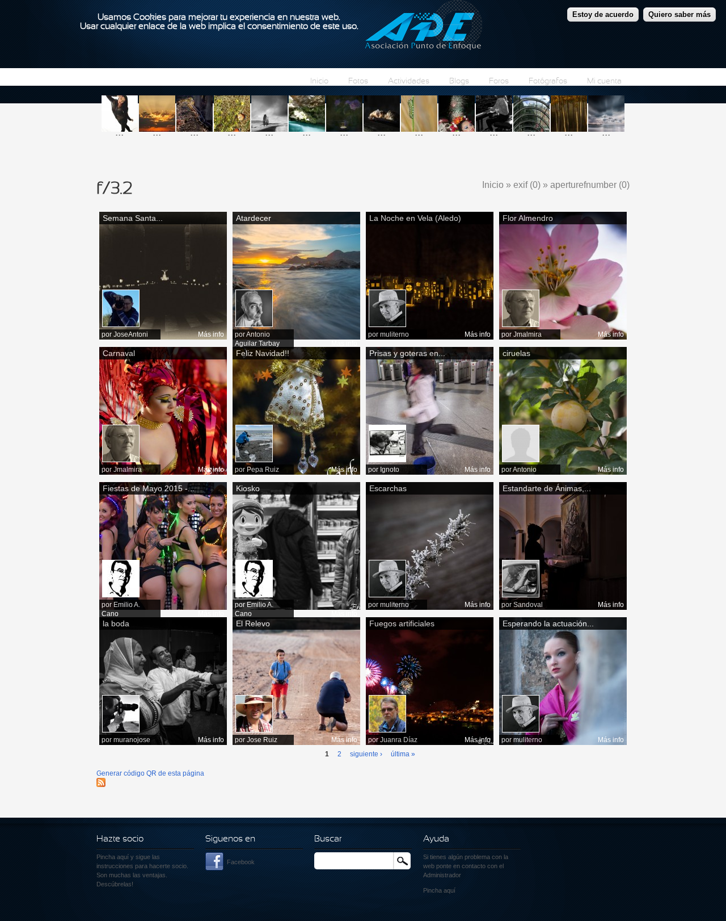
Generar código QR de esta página (150, 773)
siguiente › (366, 754)
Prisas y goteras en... (407, 353)
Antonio (525, 470)
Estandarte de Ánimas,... (547, 488)
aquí (449, 890)
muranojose (131, 740)
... (119, 132)
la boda (116, 623)
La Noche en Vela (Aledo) (415, 218)
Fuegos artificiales (401, 623)
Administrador (442, 875)
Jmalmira (527, 334)
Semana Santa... (133, 218)
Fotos (358, 81)
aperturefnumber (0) (590, 185)
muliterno (394, 334)
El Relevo (253, 623)
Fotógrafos (548, 81)
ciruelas (516, 353)
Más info (211, 334)
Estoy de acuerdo (603, 14)
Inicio (319, 81)
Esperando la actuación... (548, 623)
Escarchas (388, 488)
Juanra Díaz (398, 740)
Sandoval (528, 605)
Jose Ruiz (262, 740)
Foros (499, 81)
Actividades (408, 81)
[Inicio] (423, 26)
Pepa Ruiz (263, 470)
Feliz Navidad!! (262, 353)
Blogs (459, 81)
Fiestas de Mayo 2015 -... (149, 488)
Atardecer (253, 218)
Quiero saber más (679, 14)
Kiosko (248, 488)
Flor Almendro (528, 218)
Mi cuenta (604, 81)
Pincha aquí (112, 856)
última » (403, 754)
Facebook (241, 862)
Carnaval (119, 353)
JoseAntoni (130, 334)
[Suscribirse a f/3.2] (100, 785)
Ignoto (389, 470)
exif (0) (527, 185)
